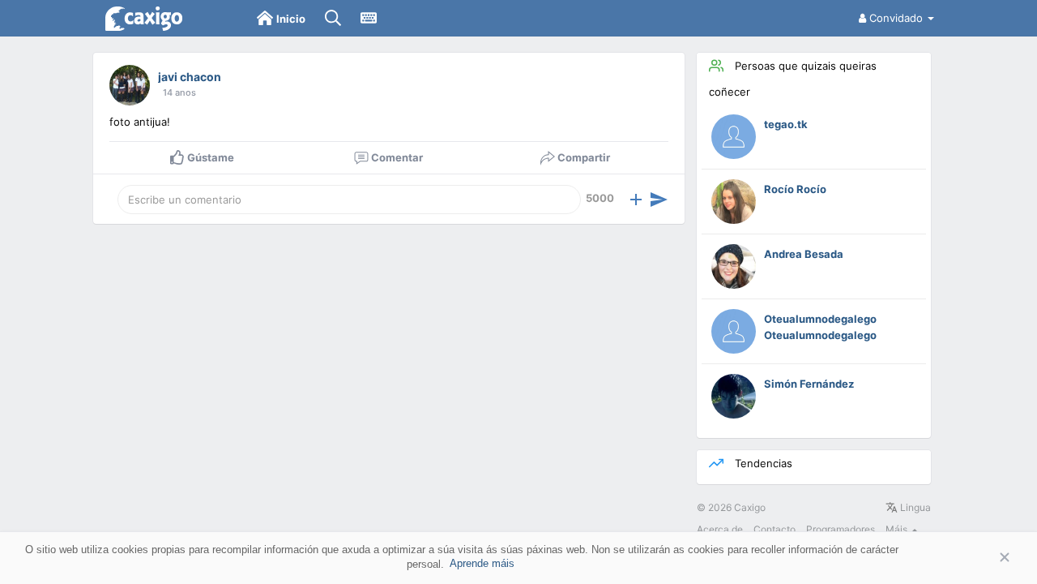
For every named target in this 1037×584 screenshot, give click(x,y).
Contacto (774, 529)
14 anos (179, 92)
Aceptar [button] (980, 557)
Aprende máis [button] (482, 563)
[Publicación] (658, 199)
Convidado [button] (896, 17)
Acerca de (720, 529)
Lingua (914, 507)
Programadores (840, 529)
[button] (636, 199)
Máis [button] (898, 529)
